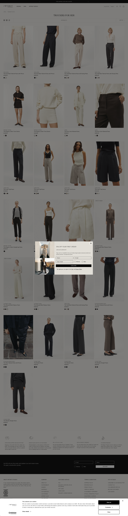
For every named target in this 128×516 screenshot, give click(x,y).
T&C (72, 269)
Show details (25, 511)
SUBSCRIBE (73, 265)
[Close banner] (122, 500)
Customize (108, 507)
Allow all (109, 502)
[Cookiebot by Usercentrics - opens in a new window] (12, 513)
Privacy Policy (78, 269)
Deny (109, 512)
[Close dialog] (90, 243)
